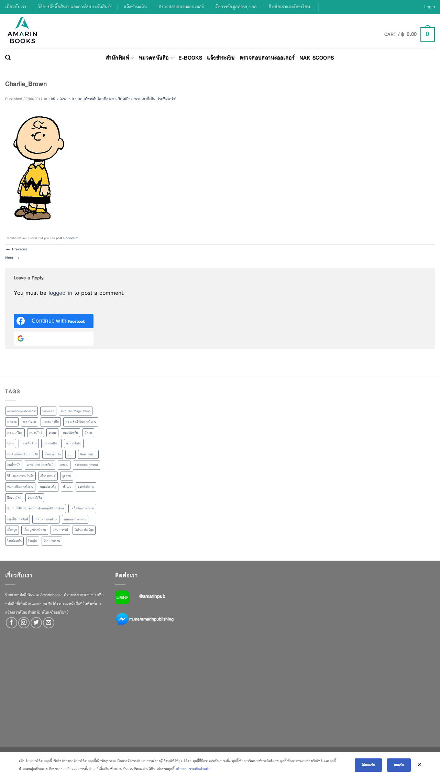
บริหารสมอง (73, 443)
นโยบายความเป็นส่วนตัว (193, 769)
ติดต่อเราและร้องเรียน (289, 7)
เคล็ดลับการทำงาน (82, 508)
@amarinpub (152, 596)
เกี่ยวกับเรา (15, 7)
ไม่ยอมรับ (368, 765)
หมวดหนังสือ (154, 57)
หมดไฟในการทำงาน (20, 486)
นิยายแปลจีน (51, 443)
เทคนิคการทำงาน (75, 519)
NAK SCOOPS (316, 57)
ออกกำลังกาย (86, 486)
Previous (16, 249)
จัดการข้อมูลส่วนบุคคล (236, 7)
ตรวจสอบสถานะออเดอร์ (181, 7)
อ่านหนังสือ (35, 497)
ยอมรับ (399, 765)
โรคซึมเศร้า (14, 541)
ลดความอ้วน (88, 454)
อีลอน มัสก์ (14, 497)
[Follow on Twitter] (36, 622)
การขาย (11, 421)
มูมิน (70, 454)
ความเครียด (15, 432)
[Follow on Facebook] (11, 622)
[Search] (8, 58)
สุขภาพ (66, 476)
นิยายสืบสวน (29, 443)
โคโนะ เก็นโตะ (84, 530)
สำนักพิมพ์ (117, 57)
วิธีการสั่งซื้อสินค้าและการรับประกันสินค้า (75, 7)
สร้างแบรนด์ (48, 476)
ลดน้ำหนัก (13, 465)
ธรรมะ (52, 432)
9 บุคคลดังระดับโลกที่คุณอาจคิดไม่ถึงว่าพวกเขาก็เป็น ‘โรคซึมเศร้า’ (124, 98)
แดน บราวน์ (60, 530)
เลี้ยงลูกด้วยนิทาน (34, 530)
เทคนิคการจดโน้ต (45, 519)
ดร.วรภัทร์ (35, 432)
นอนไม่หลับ (70, 432)
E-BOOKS (190, 57)
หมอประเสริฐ (48, 486)
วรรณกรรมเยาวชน (86, 465)
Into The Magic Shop (75, 411)
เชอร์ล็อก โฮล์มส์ (17, 519)
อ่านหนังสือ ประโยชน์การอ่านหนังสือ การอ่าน (35, 508)
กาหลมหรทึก (51, 421)
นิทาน (88, 432)
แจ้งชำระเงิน (135, 7)
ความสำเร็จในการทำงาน (80, 421)
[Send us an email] (48, 622)
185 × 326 (57, 98)
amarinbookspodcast (21, 411)
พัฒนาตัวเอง (52, 454)
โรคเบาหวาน (52, 541)
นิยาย (10, 443)
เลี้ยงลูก (12, 530)
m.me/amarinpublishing (151, 619)
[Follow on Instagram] (24, 622)
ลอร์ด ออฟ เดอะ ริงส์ (40, 465)
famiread (48, 411)
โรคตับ (32, 541)
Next (12, 257)
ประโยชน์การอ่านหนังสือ (22, 454)
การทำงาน (29, 421)
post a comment (67, 238)
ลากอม (64, 465)
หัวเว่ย (67, 486)
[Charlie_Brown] (37, 167)
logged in (60, 293)
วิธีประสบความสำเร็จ (20, 476)
